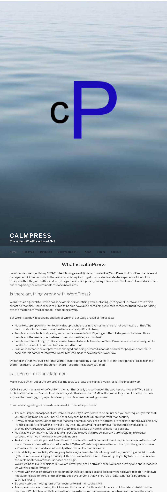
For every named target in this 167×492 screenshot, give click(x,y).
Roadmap (28, 251)
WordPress (116, 273)
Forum (101, 251)
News (88, 251)
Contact (116, 251)
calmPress (31, 235)
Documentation (67, 251)
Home (13, 251)
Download (46, 251)
